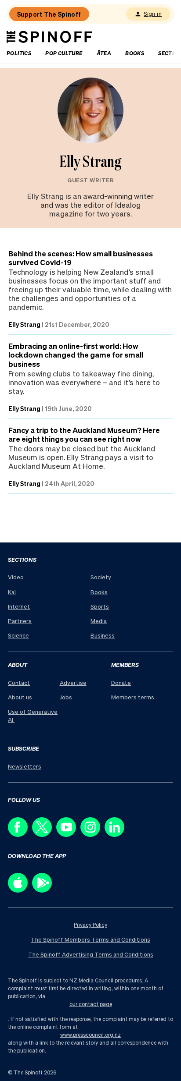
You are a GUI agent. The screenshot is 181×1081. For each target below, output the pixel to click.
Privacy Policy (90, 925)
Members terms (132, 697)
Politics (19, 53)
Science (18, 635)
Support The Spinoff (49, 14)
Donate (121, 682)
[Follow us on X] (44, 834)
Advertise (73, 682)
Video (16, 577)
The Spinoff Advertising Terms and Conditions (90, 954)
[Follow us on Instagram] (92, 834)
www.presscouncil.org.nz (90, 1034)
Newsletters (24, 766)
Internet (19, 606)
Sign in (153, 14)
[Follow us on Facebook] (20, 834)
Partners (20, 620)
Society (100, 577)
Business (102, 635)
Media (98, 620)
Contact (19, 682)
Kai (12, 591)
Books (134, 53)
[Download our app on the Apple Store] (20, 890)
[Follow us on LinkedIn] (117, 834)
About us (20, 697)
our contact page (90, 1004)
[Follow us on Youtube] (68, 834)
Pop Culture (63, 53)
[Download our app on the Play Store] (44, 890)
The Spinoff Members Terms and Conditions (90, 939)
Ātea (104, 53)
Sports (99, 606)
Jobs (66, 697)
